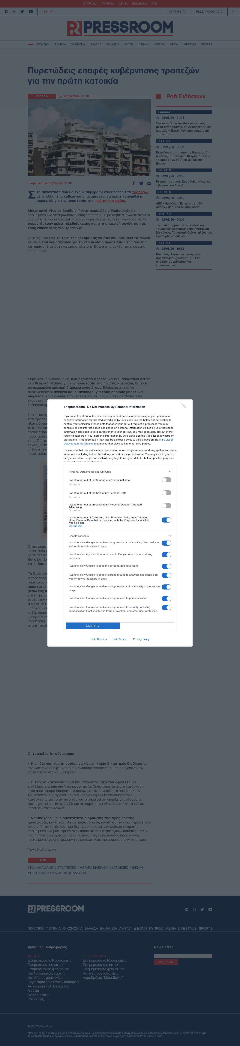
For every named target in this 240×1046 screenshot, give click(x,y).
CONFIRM (93, 625)
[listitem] (120, 472)
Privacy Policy (141, 639)
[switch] (166, 479)
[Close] (184, 407)
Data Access (120, 639)
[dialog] (120, 523)
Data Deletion (99, 639)
